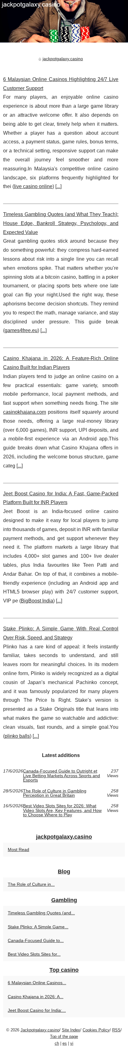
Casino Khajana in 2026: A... (35, 996)
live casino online (33, 186)
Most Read (18, 849)
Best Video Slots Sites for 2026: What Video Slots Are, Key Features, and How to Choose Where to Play (62, 810)
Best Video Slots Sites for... (34, 954)
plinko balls (17, 736)
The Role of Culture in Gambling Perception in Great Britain (54, 793)
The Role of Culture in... (31, 884)
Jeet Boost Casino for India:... (37, 1010)
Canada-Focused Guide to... (36, 940)
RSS (116, 1030)
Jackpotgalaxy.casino (40, 1030)
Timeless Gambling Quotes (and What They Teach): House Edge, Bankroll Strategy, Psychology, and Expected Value (60, 223)
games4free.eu (21, 330)
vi (71, 1043)
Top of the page (64, 1036)
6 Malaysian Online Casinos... (37, 982)
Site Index (71, 1030)
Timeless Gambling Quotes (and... (41, 912)
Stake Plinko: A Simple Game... (38, 926)
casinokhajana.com (24, 412)
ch (57, 1043)
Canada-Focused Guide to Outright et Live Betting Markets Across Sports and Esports (61, 775)
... (58, 186)
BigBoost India (37, 600)
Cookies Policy (96, 1030)
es (64, 1043)
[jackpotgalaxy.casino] (64, 21)
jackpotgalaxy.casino (63, 58)
